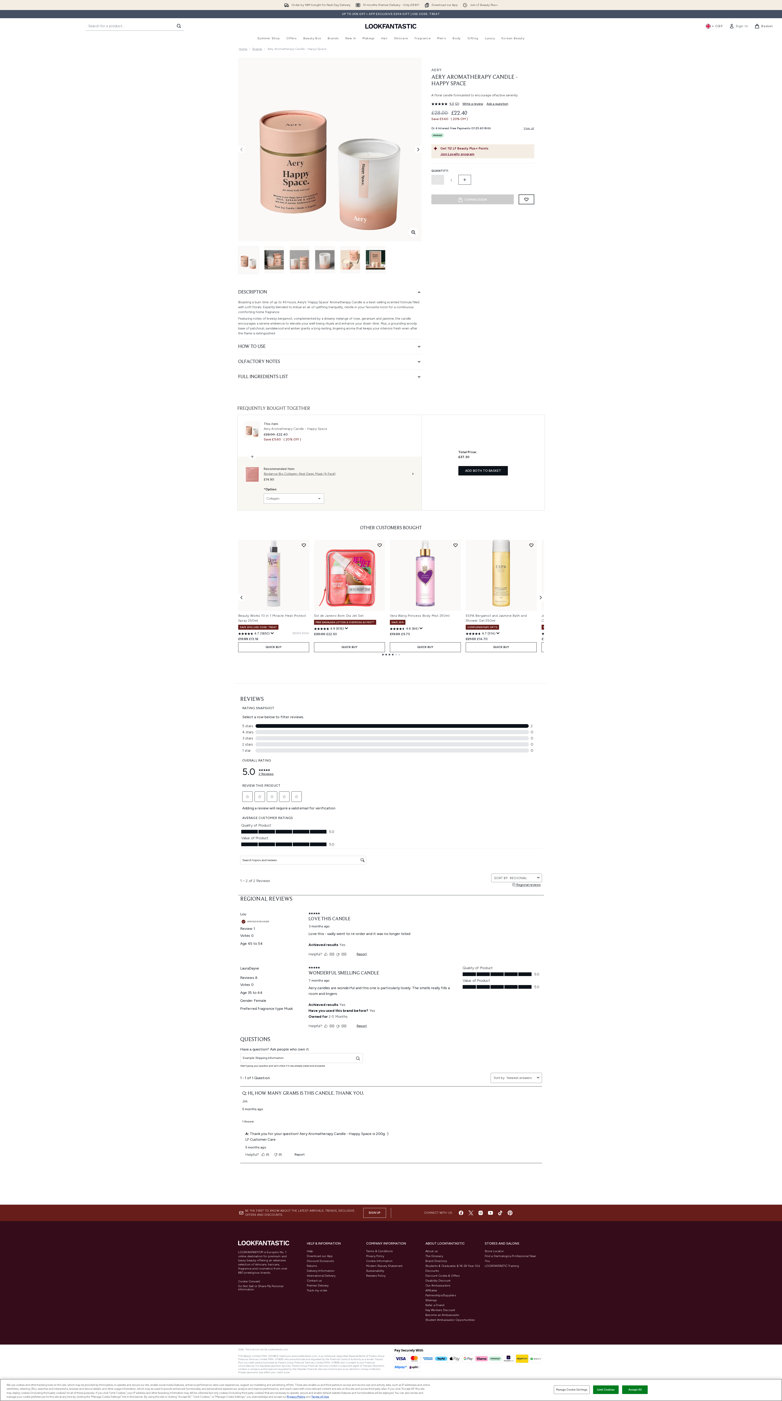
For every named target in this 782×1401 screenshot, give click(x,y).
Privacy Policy (375, 1256)
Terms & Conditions (379, 1251)
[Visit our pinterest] (510, 1213)
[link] (739, 26)
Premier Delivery (318, 1285)
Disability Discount (438, 1280)
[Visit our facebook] (461, 1213)
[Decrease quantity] (437, 180)
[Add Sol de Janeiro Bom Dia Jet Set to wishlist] (380, 545)
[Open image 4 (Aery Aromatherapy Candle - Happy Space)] (325, 259)
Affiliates (431, 1290)
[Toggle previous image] (241, 149)
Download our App (320, 1256)
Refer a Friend (434, 1305)
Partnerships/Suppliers (440, 1295)
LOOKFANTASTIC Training (502, 1266)
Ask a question (497, 104)
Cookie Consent (249, 1281)
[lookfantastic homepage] (390, 26)
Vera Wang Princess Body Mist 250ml (420, 616)
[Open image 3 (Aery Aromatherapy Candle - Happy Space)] (299, 259)
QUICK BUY (274, 647)
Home (243, 49)
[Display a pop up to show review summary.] (272, 633)
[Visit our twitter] (471, 1213)
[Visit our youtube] (490, 1213)
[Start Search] (178, 25)
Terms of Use (320, 1396)
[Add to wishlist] (526, 199)
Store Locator (494, 1251)
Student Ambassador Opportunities (450, 1320)
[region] (391, 1390)
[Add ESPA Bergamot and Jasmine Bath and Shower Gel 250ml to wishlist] (531, 545)
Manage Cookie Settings (571, 1389)
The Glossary (434, 1256)
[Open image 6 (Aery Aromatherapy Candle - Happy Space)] (375, 259)
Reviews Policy (376, 1275)
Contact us (314, 1280)
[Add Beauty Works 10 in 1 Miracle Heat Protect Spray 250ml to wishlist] (304, 545)
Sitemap (431, 1300)
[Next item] (540, 597)
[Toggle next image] (418, 149)
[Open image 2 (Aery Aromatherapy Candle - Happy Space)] (274, 259)
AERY (436, 70)
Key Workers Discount (440, 1310)
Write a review (472, 104)
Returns (312, 1266)
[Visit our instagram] (481, 1213)
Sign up (374, 1212)
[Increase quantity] (464, 180)
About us (431, 1251)
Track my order (317, 1290)
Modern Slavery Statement (384, 1266)
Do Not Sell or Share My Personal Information (260, 1288)
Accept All (635, 1389)
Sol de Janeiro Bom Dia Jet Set (339, 616)
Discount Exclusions (320, 1261)
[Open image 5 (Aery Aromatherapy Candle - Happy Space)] (350, 259)
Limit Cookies (606, 1389)
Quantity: (440, 171)
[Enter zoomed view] (413, 232)
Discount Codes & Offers (442, 1275)
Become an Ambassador (442, 1315)
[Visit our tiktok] (500, 1213)
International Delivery (321, 1275)
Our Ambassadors (438, 1285)
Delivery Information (320, 1271)
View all (529, 128)
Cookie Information (379, 1261)
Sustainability (375, 1271)
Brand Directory (436, 1261)
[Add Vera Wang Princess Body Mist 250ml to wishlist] (455, 545)
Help (310, 1251)
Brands (257, 49)
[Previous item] (241, 597)
